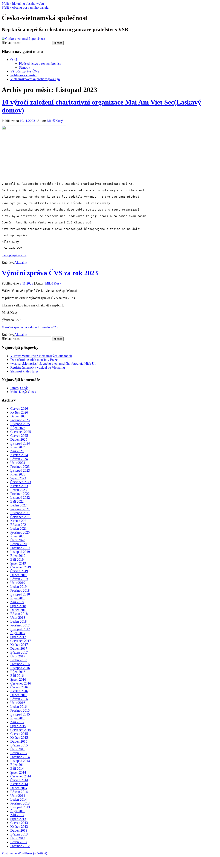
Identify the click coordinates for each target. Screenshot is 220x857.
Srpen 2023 (18, 478)
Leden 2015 (18, 753)
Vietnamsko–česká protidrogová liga (35, 79)
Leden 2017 (18, 660)
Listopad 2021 (20, 513)
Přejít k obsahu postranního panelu (25, 7)
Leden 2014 (18, 799)
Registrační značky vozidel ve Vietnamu (37, 367)
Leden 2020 (18, 544)
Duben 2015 (18, 741)
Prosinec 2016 (20, 664)
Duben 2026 (18, 416)
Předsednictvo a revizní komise (40, 63)
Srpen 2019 (18, 563)
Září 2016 (17, 675)
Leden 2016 (18, 706)
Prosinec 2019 (20, 548)
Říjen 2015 (17, 718)
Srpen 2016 (18, 679)
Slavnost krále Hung (24, 371)
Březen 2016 (19, 699)
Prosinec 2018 (20, 590)
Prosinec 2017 (20, 625)
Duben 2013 (18, 830)
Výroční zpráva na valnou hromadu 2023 (30, 327)
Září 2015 (17, 722)
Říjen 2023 (17, 474)
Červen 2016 (19, 687)
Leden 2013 (18, 842)
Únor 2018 (17, 617)
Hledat (6, 43)
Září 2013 (17, 815)
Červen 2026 (19, 408)
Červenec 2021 (20, 517)
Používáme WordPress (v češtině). (25, 853)
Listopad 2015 (20, 714)
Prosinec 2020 (20, 532)
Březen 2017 (19, 652)
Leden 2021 (18, 528)
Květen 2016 (19, 691)
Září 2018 (17, 602)
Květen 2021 (19, 521)
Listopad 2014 (20, 761)
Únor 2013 (17, 838)
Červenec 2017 (20, 641)
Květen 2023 (19, 486)
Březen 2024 (19, 459)
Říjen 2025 (17, 428)
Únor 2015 (17, 749)
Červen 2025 (19, 435)
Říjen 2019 (17, 555)
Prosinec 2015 (20, 710)
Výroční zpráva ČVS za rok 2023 (50, 273)
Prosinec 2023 (20, 466)
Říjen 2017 (17, 633)
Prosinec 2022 (20, 493)
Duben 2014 (18, 788)
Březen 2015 (19, 745)
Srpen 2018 (18, 606)
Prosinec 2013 (20, 803)
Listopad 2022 (20, 497)
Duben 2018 (18, 610)
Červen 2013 (19, 823)
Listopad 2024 (20, 443)
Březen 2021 (19, 524)
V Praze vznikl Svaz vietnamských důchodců (41, 356)
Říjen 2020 (17, 536)
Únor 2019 (17, 583)
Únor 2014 (17, 795)
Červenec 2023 (20, 482)
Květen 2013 (19, 826)
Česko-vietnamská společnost (44, 18)
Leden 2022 (18, 505)
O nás (14, 60)
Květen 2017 (19, 644)
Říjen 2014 (17, 764)
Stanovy (24, 67)
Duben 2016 (18, 695)
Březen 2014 (19, 792)
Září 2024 (17, 451)
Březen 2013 (19, 834)
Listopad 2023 (20, 470)
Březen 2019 (19, 579)
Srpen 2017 (18, 637)
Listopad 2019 (20, 552)
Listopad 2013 (20, 807)
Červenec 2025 (20, 432)
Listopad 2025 (20, 424)
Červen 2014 (19, 780)
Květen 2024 (19, 455)
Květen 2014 (19, 784)
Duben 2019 (18, 575)
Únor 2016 (17, 703)
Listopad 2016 (20, 668)
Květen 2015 (19, 737)
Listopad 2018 (20, 594)
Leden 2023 (18, 490)
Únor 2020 (17, 540)
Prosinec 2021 (20, 509)
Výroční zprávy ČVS (24, 71)
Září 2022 (17, 501)
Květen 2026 (19, 412)
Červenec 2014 (20, 776)
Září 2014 (17, 768)
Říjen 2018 (17, 598)
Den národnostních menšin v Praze (34, 360)
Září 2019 (17, 559)
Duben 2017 (18, 648)
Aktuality (20, 262)
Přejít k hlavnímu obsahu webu (23, 3)
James (14, 388)
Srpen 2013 (18, 819)
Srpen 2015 (18, 726)
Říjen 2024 (17, 447)
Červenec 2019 (20, 567)
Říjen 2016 (17, 672)
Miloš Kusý (55, 121)
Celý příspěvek (14, 255)
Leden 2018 (18, 621)
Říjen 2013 (17, 811)
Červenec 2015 (20, 730)
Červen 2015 (19, 733)
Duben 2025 (18, 439)
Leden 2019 (18, 586)
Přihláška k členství (23, 75)
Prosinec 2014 (20, 757)
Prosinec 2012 (20, 846)
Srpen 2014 (18, 772)
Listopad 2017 (20, 629)
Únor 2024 (17, 463)
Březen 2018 (19, 613)
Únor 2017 (17, 656)
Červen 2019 (19, 571)
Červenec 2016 (20, 683)
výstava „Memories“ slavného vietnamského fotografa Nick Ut (52, 363)
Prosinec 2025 (20, 420)
